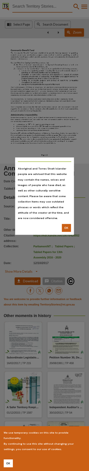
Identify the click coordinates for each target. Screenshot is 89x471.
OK (66, 228)
